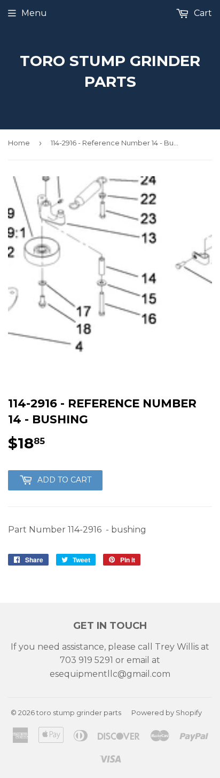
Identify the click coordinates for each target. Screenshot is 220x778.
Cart (202, 13)
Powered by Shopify (166, 712)
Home (19, 142)
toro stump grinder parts (110, 71)
